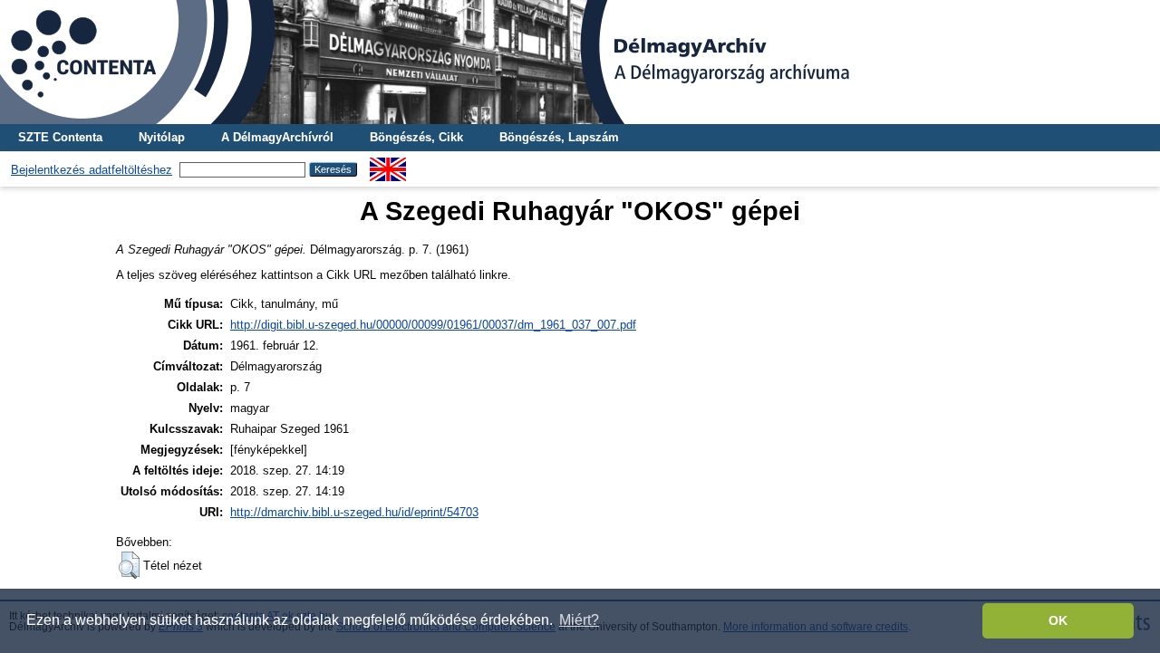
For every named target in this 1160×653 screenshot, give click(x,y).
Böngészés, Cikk (416, 137)
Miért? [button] (579, 620)
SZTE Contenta (60, 137)
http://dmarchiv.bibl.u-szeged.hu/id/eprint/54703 (354, 512)
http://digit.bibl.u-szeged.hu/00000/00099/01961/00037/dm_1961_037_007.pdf (433, 324)
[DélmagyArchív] (580, 62)
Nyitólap (162, 137)
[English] (388, 164)
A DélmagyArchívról (277, 137)
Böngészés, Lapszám (559, 137)
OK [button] (1058, 620)
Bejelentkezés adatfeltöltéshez (91, 170)
